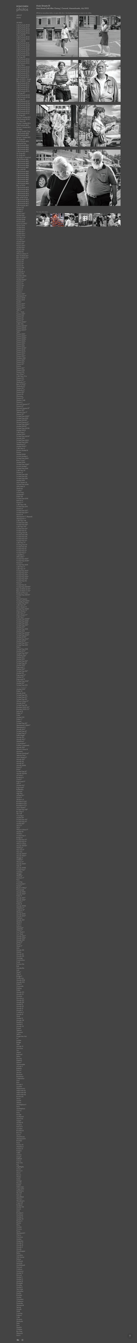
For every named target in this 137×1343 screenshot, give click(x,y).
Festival (18, 1195)
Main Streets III (21, 687)
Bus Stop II (19, 812)
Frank (18, 962)
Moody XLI (20, 761)
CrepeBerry (20, 555)
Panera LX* (20, 264)
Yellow (18, 1034)
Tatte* (18, 332)
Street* (18, 972)
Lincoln (18, 1209)
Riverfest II (19, 1213)
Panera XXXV (20, 334)
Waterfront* (20, 741)
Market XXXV (20, 434)
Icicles (18, 1179)
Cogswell (19, 1203)
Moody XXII (20, 940)
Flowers (19, 1183)
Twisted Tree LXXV (22, 442)
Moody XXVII (20, 914)
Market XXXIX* (21, 280)
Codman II (19, 1012)
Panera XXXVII (21, 328)
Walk (18, 1311)
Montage (19, 958)
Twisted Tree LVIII (21, 535)
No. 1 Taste (20, 312)
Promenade (20, 890)
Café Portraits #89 (22, 163)
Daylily (18, 1293)
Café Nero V (20, 567)
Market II (19, 1287)
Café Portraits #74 (22, 199)
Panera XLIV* (20, 308)
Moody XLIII (20, 747)
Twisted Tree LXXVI (22, 440)
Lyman (18, 1135)
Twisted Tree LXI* (22, 529)
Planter (18, 1223)
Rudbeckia (19, 789)
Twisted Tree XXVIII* (23, 633)
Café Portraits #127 (22, 51)
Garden (19, 1227)
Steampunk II (20, 1233)
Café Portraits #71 (22, 205)
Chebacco (19, 1301)
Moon (18, 1173)
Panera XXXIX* (21, 322)
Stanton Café (20, 400)
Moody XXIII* (21, 938)
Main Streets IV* (22, 615)
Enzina (18, 366)
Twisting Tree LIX (21, 533)
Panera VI (19, 472)
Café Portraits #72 (22, 203)
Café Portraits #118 (22, 71)
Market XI (19, 1004)
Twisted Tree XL (21, 585)
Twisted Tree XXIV (22, 645)
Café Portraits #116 (22, 75)
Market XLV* (20, 232)
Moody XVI (20, 992)
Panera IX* (20, 406)
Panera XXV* (20, 354)
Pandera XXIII (20, 358)
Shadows (19, 912)
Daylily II (19, 1022)
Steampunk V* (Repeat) (24, 517)
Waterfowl (19, 1147)
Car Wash (19, 934)
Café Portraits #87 (22, 167)
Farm (18, 1325)
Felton (18, 1056)
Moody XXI (20, 950)
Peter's (18, 647)
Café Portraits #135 (23, 31)
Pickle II (18, 984)
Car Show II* (20, 238)
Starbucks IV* (21, 382)
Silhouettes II (20, 486)
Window (19, 834)
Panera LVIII (20, 268)
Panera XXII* (20, 360)
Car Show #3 (21, 121)
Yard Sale (19, 1289)
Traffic (18, 1153)
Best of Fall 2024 (22, 197)
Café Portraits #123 (22, 61)
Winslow (19, 1199)
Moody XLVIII (20, 693)
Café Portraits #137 (23, 27)
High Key (19, 793)
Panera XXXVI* (21, 330)
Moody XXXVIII (21, 773)
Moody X (19, 1010)
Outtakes (19, 872)
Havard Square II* (22, 422)
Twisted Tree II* (21, 842)
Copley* (19, 490)
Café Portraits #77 (22, 191)
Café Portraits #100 (23, 119)
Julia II (18, 783)
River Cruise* (20, 460)
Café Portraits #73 (22, 201)
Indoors (18, 926)
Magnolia (19, 1241)
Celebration (20, 1078)
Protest (18, 1028)
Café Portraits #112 (22, 87)
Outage (19, 1181)
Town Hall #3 (21, 169)
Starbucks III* (20, 386)
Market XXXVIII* (21, 420)
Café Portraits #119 (22, 69)
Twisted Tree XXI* (22, 661)
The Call (19, 814)
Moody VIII (20, 1020)
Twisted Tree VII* (22, 820)
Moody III (19, 1245)
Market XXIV (20, 659)
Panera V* (19, 502)
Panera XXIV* (21, 356)
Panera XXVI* (21, 352)
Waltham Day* (21, 655)
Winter (18, 1177)
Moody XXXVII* (21, 846)
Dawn (18, 1335)
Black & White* (21, 888)
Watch (18, 1052)
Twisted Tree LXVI (22, 506)
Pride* (18, 715)
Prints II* (19, 767)
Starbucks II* (20, 390)
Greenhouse (20, 1137)
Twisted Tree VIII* (22, 810)
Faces (18, 1143)
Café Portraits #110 (22, 91)
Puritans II (19, 1149)
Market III (19, 1281)
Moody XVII (20, 982)
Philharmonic (20, 1088)
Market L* (19, 212)
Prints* (18, 769)
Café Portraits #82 (22, 179)
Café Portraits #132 (23, 39)
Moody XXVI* (21, 916)
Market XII (19, 832)
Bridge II (19, 976)
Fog (17, 1165)
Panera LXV (20, 244)
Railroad (19, 1054)
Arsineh (18, 1309)
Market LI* (20, 209)
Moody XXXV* (21, 856)
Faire (18, 1107)
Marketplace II (21, 1104)
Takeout (19, 1030)
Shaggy (19, 874)
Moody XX (20, 954)
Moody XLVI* (21, 729)
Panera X (19, 402)
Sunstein (19, 1086)
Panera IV (19, 509)
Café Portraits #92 (22, 151)
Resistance (19, 1076)
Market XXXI (20, 480)
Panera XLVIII (20, 298)
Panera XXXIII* (21, 338)
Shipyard (19, 1333)
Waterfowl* (20, 908)
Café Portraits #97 (22, 135)
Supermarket (20, 1064)
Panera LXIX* (20, 214)
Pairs (18, 880)
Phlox (18, 1225)
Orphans (19, 918)
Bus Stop (19, 1331)
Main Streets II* (21, 757)
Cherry (18, 1235)
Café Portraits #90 (22, 161)
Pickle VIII (19, 496)
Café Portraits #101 (23, 113)
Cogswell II (20, 1189)
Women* (19, 902)
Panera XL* (20, 320)
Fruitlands (19, 1261)
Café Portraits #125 (22, 55)
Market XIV (20, 818)
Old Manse (20, 1257)
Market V (19, 1277)
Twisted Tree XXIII (22, 649)
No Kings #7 (20, 93)
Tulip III (18, 866)
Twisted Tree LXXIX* (23, 424)
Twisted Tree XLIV (22, 575)
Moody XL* (20, 763)
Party (18, 1113)
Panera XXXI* (21, 342)
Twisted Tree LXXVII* (23, 436)
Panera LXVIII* (21, 218)
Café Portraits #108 (23, 97)
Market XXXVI (21, 430)
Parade (18, 1115)
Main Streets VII (21, 482)
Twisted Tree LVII (21, 537)
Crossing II (19, 816)
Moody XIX (20, 956)
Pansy (18, 1231)
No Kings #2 (20, 155)
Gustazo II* (20, 878)
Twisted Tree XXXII (22, 621)
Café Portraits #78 (22, 189)
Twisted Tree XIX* (22, 671)
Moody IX (19, 1014)
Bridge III (19, 838)
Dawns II (19, 1171)
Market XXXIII (21, 454)
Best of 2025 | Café (23, 81)
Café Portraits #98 (22, 133)
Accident (19, 129)
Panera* (19, 583)
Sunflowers (20, 978)
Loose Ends (20, 492)
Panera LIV (19, 284)
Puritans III (19, 1145)
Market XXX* (20, 627)
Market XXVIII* (21, 637)
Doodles (19, 1285)
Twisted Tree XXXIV (22, 609)
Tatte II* (19, 310)
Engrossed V (20, 667)
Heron (18, 1098)
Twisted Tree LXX (21, 476)
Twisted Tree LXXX (22, 418)
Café (18, 1317)
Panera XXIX (20, 346)
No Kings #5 (20, 115)
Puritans (19, 1151)
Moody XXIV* (21, 936)
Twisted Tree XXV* (22, 643)
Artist (18, 1211)
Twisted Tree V (21, 836)
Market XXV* (20, 657)
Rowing (19, 1058)
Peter (18, 1323)
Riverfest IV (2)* (21, 803)
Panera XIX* (20, 368)
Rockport (19, 1205)
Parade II (19, 1084)
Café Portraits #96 (22, 141)
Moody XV (20, 994)
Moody (18, 1249)
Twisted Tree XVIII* (22, 681)
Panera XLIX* (20, 294)
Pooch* (19, 944)
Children (19, 1329)
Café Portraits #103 (23, 109)
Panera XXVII (20, 350)
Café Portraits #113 (22, 85)
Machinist (19, 1215)
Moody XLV (20, 737)
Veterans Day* (21, 755)
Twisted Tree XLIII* (22, 577)
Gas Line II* (20, 850)
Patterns (19, 1315)
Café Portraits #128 (22, 49)
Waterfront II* (21, 444)
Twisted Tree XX (21, 663)
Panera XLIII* (20, 314)
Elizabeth (19, 1283)
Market (18, 1297)
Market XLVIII (20, 220)
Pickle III (19, 904)
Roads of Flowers (22, 593)
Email (18, 18)
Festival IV (19, 500)
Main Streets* (21, 808)
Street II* (19, 946)
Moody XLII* (20, 759)
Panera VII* (20, 414)
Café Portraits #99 (22, 125)
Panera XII (19, 394)
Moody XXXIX (21, 765)
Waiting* (19, 876)
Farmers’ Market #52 (23, 137)
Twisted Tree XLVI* (22, 571)
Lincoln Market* (21, 466)
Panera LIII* (20, 286)
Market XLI (20, 252)
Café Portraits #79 (22, 187)
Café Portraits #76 (22, 193)
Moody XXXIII (21, 868)
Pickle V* (19, 719)
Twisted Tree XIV (21, 699)
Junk (17, 970)
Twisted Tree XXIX (22, 629)
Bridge (18, 1042)
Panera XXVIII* (21, 348)
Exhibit (18, 1185)
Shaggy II (19, 858)
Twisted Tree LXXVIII (22, 428)
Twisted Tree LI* (21, 551)
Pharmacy (19, 396)
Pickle (18, 990)
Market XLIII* (20, 242)
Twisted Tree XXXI (22, 623)
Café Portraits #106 (23, 103)
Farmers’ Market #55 (23, 117)
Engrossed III (20, 679)
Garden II (19, 1217)
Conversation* (21, 743)
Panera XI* (20, 398)
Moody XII (20, 1006)
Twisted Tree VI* (21, 822)
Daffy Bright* (20, 735)
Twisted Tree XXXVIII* (23, 587)
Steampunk (20, 1305)
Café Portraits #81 (22, 181)
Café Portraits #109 (23, 95)
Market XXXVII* (21, 426)
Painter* (19, 886)
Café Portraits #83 (22, 177)
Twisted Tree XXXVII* (23, 595)
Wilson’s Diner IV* (22, 701)
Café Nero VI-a (21, 376)
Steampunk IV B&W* (23, 725)
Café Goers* (20, 432)
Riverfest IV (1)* (21, 805)
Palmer (18, 1259)
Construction (20, 960)
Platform (19, 1060)
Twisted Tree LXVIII (22, 484)
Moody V (19, 1066)
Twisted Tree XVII (21, 685)
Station (18, 1102)
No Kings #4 (20, 139)
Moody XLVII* (21, 703)
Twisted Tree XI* (21, 731)
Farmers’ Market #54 (23, 123)
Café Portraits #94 (22, 147)
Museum (19, 1319)
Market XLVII (20, 228)
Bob (17, 966)
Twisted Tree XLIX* (22, 559)
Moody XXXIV (21, 864)
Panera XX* (20, 364)
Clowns (18, 1111)
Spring (18, 1307)
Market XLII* (20, 248)
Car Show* (20, 240)
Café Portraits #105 (23, 105)
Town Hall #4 (21, 41)
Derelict (19, 1327)
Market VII (19, 1219)
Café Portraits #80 (22, 183)
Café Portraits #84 (22, 175)
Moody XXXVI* (21, 854)
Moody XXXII (20, 892)
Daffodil (19, 1159)
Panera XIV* (20, 388)
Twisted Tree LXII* (22, 525)
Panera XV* (20, 380)
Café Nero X (20, 448)
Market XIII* (20, 824)
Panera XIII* (20, 392)
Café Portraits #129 (22, 47)
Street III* (19, 942)
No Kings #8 (20, 57)
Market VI (19, 1273)
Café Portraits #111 (22, 89)
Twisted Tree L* (21, 553)
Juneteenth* (20, 494)
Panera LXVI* (20, 236)
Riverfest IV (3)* (21, 801)
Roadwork (19, 1096)
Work (18, 1016)
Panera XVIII (20, 370)
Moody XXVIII (21, 906)
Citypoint (19, 1032)
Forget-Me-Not (21, 1036)
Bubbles (19, 1068)
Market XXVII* (21, 641)
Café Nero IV (20, 569)
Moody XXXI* (21, 894)
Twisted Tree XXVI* (22, 639)
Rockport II (20, 777)
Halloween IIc (21, 1090)
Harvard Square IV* (23, 404)
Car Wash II (20, 932)
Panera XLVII (20, 222)
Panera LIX (19, 266)
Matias (18, 952)
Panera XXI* (20, 362)
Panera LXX (20, 207)
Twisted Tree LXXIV (22, 458)
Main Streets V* (21, 611)
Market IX (19, 1123)
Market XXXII (20, 462)
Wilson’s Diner (21, 844)
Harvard (19, 1267)
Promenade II (20, 884)
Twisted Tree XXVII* (22, 635)
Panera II (19, 563)
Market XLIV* (20, 234)
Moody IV (19, 1243)
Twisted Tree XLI (21, 581)
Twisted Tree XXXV (22, 603)
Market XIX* (20, 683)
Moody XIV (20, 1000)
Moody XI (19, 1008)
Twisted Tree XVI (21, 695)
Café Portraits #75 (22, 195)
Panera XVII (20, 372)
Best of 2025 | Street (23, 79)
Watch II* (19, 930)
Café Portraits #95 (22, 145)
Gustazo (19, 996)
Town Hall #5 (21, 35)
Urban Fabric (20, 65)
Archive (18, 1155)
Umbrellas (19, 1291)
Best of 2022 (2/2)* (23, 589)
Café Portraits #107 (23, 101)
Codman (19, 1269)
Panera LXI (19, 262)
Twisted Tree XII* (22, 723)
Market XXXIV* (21, 446)
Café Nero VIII (21, 504)
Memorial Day (21, 143)
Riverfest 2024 (21, 276)
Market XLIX (20, 216)
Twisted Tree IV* (21, 840)
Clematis (19, 791)
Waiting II (19, 848)
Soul (17, 1080)
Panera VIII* (20, 410)
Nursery (19, 1229)
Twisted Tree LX (21, 531)
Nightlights (20, 1167)
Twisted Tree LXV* (22, 511)
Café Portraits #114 (22, 83)
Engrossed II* (20, 781)
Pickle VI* (19, 713)
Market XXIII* (21, 665)
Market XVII (20, 717)
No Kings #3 (20, 153)
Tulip (18, 1044)
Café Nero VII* (21, 527)
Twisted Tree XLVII (22, 565)
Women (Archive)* (22, 753)
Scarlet (18, 1100)
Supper (18, 1121)
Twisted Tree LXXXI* (23, 416)
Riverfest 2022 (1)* (23, 709)
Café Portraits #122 (22, 63)
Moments (19, 751)
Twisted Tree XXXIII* (23, 619)
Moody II (19, 1247)
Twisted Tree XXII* (22, 653)
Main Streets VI (21, 607)
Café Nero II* (21, 613)
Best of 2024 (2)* (22, 256)
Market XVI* (20, 785)
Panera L (19, 292)
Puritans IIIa (20, 964)
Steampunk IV (21, 727)
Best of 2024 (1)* (22, 258)
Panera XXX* (20, 344)
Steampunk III (20, 1139)
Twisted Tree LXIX (22, 478)
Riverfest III (20, 1131)
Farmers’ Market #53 (23, 127)
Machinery (20, 1191)
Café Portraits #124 (22, 59)
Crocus (18, 1161)
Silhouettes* (20, 557)
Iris (17, 1038)
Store (18, 828)
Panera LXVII (20, 226)
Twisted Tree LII (21, 549)
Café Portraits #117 (22, 73)
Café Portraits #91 (22, 159)
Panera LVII (20, 274)
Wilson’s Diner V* (22, 254)
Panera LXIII (20, 250)
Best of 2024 (20, 185)
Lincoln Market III (22, 450)
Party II (18, 1070)
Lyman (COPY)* (21, 224)
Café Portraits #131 (22, 43)
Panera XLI (19, 318)
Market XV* (20, 795)
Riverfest (19, 1141)
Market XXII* (20, 669)
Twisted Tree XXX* (22, 625)
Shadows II (20, 799)
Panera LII (19, 288)
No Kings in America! (23, 157)
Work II (18, 924)
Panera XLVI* (20, 304)
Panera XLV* (20, 306)
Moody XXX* (21, 898)
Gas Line (19, 852)
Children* (19, 860)
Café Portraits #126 (22, 53)
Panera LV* (20, 282)
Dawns (18, 1175)
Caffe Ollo (20, 324)
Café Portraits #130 (23, 45)
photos (22, 9)
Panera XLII (20, 316)
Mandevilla (20, 968)
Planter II (19, 1221)
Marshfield (20, 1197)
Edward (19, 1275)
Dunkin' (18, 302)
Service (18, 1072)
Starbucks (19, 488)
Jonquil (18, 1157)
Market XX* (20, 677)
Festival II (19, 1127)
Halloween (20, 1187)
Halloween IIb (21, 1092)
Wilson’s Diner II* (22, 830)
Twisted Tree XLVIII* (22, 561)
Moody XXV (20, 920)
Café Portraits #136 (23, 29)
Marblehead (20, 1265)
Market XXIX (20, 631)
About (19, 15)
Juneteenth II (20, 272)
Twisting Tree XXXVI (22, 601)
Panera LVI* (20, 278)
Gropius (19, 1125)
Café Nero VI (20, 543)
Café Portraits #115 (22, 77)
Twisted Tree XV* (22, 697)
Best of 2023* (21, 384)
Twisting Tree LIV (21, 545)
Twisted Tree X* (21, 733)
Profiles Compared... (23, 745)
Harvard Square (21, 599)
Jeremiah (19, 1263)
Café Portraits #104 (23, 107)
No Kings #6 (20, 99)
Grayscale (19, 986)
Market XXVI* (21, 651)
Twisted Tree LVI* (22, 539)
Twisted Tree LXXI (22, 474)
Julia (17, 948)
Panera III (19, 515)
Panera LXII (20, 260)
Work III (19, 922)
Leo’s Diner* (20, 374)
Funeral (18, 721)
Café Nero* (20, 617)
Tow (17, 1050)
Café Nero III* (21, 605)
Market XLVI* (20, 230)
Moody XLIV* (21, 739)
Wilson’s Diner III (22, 749)
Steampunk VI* (21, 296)
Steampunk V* (21, 519)
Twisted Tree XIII (21, 705)
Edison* (19, 1062)
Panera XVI (20, 378)
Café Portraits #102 (23, 111)
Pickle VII (19, 691)
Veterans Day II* (21, 412)
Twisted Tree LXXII (22, 468)
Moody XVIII (20, 980)
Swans (18, 1169)
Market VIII (20, 1207)
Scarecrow (20, 1271)
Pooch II (19, 797)
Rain (17, 1082)
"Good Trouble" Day (23, 131)
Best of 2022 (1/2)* (23, 591)
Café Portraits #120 (23, 67)
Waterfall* (20, 928)
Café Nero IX (20, 470)
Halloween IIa (21, 1094)
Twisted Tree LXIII (22, 523)
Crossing (19, 882)
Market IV (19, 1279)
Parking (18, 988)
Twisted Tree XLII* (22, 579)
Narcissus (19, 1048)
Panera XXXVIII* (21, 326)
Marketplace (20, 1109)
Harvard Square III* (23, 408)
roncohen (22, 6)
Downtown (20, 998)
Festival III (19, 711)
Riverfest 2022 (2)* (23, 707)
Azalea (18, 1239)
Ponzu (18, 597)
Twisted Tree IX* (21, 771)
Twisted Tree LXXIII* (22, 464)
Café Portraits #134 (23, 33)
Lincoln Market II (21, 456)
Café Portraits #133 (23, 37)
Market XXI (20, 673)
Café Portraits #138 (23, 25)
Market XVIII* (21, 689)
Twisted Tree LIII (21, 547)
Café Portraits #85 (22, 173)
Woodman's (20, 1201)
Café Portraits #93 (22, 149)
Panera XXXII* (21, 340)
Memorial (19, 1119)
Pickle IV (19, 896)
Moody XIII (20, 1002)
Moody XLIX (20, 438)
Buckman (19, 1074)
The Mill (19, 1193)
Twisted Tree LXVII (22, 498)
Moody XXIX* (21, 900)
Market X (19, 1024)
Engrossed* (20, 787)
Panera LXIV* (20, 246)
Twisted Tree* (20, 870)
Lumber (18, 1040)
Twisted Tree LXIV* (22, 513)
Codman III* (20, 910)
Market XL (19, 270)
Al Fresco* (20, 775)
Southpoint (20, 1117)
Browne (19, 1133)
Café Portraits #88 (22, 165)
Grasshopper (20, 1251)
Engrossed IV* (21, 675)
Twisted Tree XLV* (22, 573)
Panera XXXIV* (21, 336)
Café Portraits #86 (22, 171)
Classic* (19, 779)
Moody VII (20, 1026)
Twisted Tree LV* (21, 541)
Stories (19, 23)
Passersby (19, 1303)
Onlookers (19, 1299)
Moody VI (19, 1046)
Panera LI (19, 290)
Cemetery (19, 1255)
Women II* (20, 862)
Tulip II (18, 974)
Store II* (19, 826)
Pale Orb (19, 1163)
